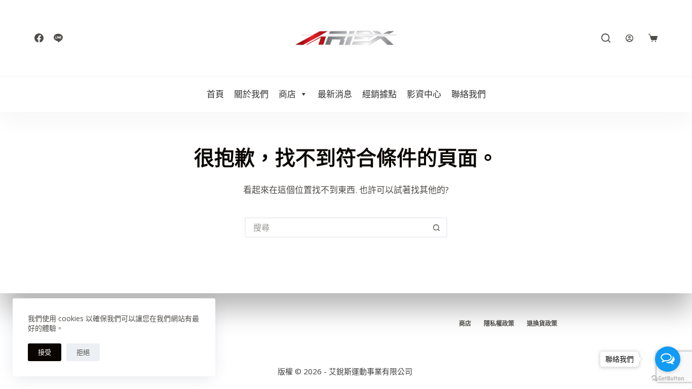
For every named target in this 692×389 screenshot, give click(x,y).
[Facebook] (39, 38)
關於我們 (251, 94)
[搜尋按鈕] (437, 227)
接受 (44, 352)
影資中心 (424, 94)
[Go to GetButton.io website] (667, 378)
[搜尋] (605, 38)
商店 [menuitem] (465, 324)
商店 (287, 94)
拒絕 (83, 352)
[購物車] (653, 38)
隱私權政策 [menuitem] (499, 324)
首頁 (215, 94)
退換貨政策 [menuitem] (542, 324)
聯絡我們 (468, 94)
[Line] (58, 38)
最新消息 (335, 94)
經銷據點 (379, 94)
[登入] (629, 38)
